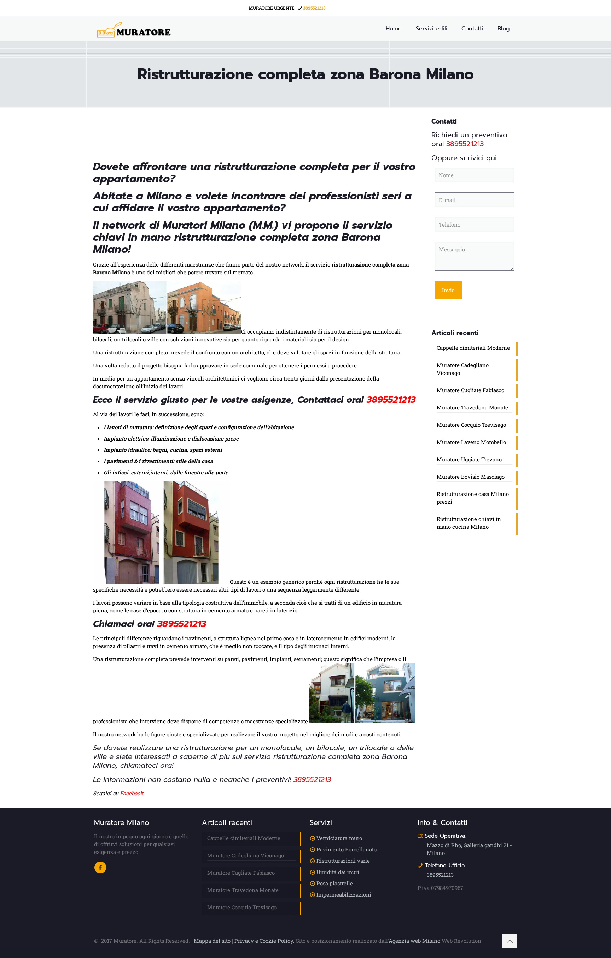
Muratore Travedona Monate (472, 407)
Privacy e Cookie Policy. (264, 940)
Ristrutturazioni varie (343, 860)
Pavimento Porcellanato (346, 849)
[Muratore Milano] (134, 28)
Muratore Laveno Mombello (471, 441)
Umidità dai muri (337, 871)
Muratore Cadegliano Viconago (463, 368)
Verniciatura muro (339, 838)
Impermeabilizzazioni (343, 894)
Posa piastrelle (334, 883)
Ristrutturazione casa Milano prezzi (473, 497)
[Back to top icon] (509, 941)
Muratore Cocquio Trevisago (471, 424)
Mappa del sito (212, 940)
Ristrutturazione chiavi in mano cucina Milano (469, 522)
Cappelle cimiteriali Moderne (473, 347)
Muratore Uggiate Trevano (469, 459)
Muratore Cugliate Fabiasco (470, 390)
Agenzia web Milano (414, 940)
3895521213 (314, 8)
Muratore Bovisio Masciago (471, 476)
